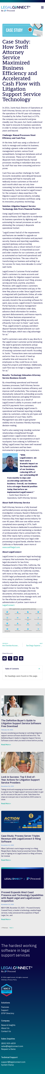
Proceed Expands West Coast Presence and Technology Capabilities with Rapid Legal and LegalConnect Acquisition (22, 896)
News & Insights (8, 1025)
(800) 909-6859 (8, 1043)
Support (4, 1010)
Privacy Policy (12, 980)
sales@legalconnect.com (12, 1046)
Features (5, 1007)
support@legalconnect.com (13, 1062)
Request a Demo (8, 1049)
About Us (5, 1028)
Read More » (6, 745)
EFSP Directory (7, 1013)
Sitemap (4, 980)
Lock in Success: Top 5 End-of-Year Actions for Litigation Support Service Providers (20, 779)
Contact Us (6, 1031)
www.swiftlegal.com (11, 547)
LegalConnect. (8, 605)
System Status (7, 1065)
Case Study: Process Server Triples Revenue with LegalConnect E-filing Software (21, 838)
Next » (12, 928)
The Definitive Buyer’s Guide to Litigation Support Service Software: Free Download (21, 723)
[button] (4, 658)
